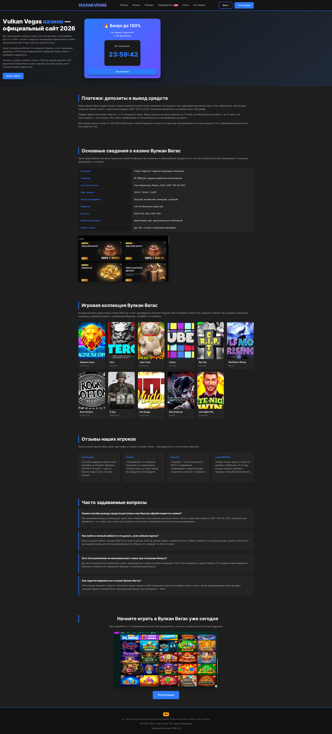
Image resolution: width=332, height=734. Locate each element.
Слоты (186, 5)
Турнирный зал (167, 5)
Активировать (122, 71)
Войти (226, 5)
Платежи (149, 5)
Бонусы (136, 5)
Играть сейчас (13, 76)
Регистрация (244, 5)
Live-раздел (199, 5)
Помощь (124, 5)
